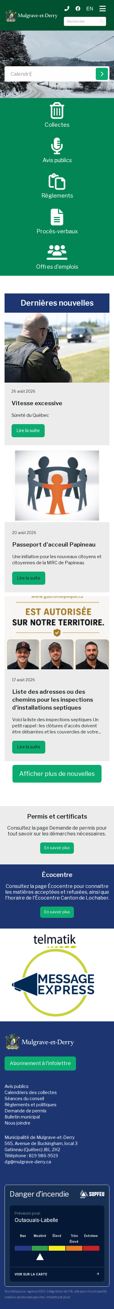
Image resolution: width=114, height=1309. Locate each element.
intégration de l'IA (60, 1291)
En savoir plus (57, 847)
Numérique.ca (15, 1291)
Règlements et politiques (31, 1104)
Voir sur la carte (31, 1274)
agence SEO (36, 1291)
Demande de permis (26, 1111)
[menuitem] (89, 9)
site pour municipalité (90, 1291)
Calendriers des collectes (31, 1092)
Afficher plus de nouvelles (57, 773)
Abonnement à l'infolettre (40, 1063)
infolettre (52, 1297)
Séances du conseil (24, 1098)
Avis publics (17, 1086)
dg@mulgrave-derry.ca (28, 1162)
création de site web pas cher (24, 1297)
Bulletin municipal (22, 1117)
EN (89, 8)
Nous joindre (17, 1123)
